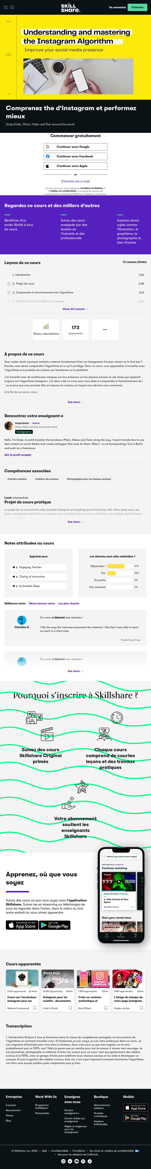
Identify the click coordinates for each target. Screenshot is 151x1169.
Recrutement (13, 1110)
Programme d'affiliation (42, 1106)
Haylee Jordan (122, 1008)
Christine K (22, 627)
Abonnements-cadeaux (102, 1106)
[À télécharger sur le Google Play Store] (134, 1118)
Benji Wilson (84, 1008)
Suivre (36, 423)
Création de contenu (47, 479)
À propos (11, 1105)
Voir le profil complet (17, 455)
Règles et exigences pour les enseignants (75, 1129)
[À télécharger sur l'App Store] (134, 1108)
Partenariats (42, 1113)
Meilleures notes (14, 603)
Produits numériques (100, 1115)
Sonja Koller (27, 423)
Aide (44, 1150)
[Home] (70, 7)
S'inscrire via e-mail (75, 181)
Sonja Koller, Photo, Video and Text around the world (40, 124)
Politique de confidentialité (63, 191)
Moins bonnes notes (41, 603)
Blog (8, 1120)
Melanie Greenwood (18, 1008)
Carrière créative (17, 479)
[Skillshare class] (22, 979)
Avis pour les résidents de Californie (77, 1154)
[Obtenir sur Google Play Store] (55, 925)
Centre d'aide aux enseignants (74, 1120)
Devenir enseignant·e (71, 1112)
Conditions (79, 1150)
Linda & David (50, 1008)
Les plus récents (68, 603)
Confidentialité (59, 1150)
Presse (9, 1115)
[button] (6, 7)
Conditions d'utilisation (91, 188)
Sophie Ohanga (22, 669)
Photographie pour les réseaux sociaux (89, 479)
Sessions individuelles (101, 1123)
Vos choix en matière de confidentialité (111, 1150)
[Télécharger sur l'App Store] (21, 925)
